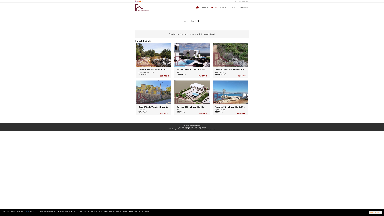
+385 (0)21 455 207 (242, 1)
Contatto (244, 7)
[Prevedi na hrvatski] (136, 1)
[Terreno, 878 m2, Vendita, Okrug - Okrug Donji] (153, 55)
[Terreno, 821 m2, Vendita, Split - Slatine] (230, 92)
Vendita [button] (214, 7)
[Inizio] (197, 7)
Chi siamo (233, 7)
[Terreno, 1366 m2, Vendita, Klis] (192, 55)
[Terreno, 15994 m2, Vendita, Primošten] (230, 55)
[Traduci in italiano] (142, 1)
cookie (26, 211)
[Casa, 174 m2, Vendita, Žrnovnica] (153, 92)
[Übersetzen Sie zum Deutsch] (140, 1)
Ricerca (205, 7)
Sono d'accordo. (375, 212)
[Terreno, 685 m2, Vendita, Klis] (192, 92)
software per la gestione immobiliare (203, 129)
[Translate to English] (138, 1)
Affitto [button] (223, 7)
